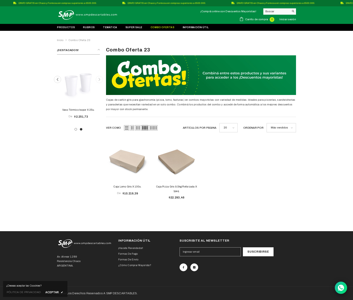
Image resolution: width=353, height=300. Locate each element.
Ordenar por (253, 127)
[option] (78, 92)
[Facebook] (183, 267)
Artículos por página (199, 127)
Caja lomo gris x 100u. (127, 186)
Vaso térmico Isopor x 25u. (78, 109)
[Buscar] (279, 11)
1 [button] (76, 129)
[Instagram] (194, 267)
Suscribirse (258, 251)
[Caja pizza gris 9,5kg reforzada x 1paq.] (176, 159)
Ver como (113, 127)
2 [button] (81, 129)
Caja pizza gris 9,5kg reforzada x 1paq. (176, 189)
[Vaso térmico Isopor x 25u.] (78, 83)
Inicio (60, 40)
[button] (57, 79)
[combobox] (276, 11)
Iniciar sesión (287, 19)
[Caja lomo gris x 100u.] (127, 159)
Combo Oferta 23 (79, 40)
